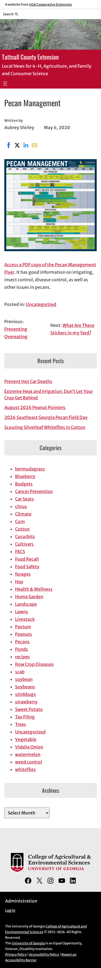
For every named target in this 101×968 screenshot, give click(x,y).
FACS (20, 551)
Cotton (22, 529)
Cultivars (24, 544)
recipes (22, 656)
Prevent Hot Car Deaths (28, 381)
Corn (20, 521)
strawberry (26, 701)
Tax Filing (25, 716)
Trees (20, 724)
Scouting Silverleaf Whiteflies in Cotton (44, 427)
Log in (10, 910)
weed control (28, 762)
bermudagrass (30, 469)
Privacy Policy (16, 954)
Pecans (22, 641)
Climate (23, 514)
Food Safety (27, 566)
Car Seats (24, 499)
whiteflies (25, 769)
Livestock (25, 619)
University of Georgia (28, 943)
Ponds (21, 649)
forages (23, 574)
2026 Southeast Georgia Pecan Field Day (46, 417)
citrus (21, 506)
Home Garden (29, 596)
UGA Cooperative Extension (50, 4)
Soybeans (25, 686)
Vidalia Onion (29, 747)
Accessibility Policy (44, 954)
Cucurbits (25, 536)
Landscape (26, 604)
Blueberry (25, 476)
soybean (24, 679)
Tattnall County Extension (30, 56)
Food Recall (27, 559)
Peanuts (23, 634)
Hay (19, 581)
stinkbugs (25, 694)
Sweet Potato (29, 709)
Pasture (23, 626)
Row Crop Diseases (34, 664)
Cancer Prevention (34, 491)
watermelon (27, 754)
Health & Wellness (34, 589)
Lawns (21, 611)
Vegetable (25, 739)
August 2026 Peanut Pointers (34, 407)
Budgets (24, 484)
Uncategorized (41, 304)
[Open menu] (5, 83)
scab (20, 671)
